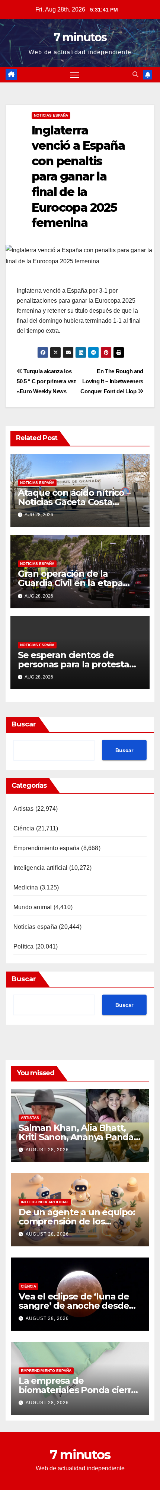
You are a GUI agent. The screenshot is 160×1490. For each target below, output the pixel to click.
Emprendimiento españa (46, 848)
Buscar (24, 724)
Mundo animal (32, 907)
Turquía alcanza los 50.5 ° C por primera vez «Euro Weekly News (46, 381)
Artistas (23, 809)
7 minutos (80, 37)
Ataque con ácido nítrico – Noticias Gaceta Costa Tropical (74, 502)
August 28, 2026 (47, 1149)
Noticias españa (51, 115)
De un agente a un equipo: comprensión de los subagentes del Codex (77, 1221)
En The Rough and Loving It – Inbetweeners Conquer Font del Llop (111, 381)
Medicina (25, 887)
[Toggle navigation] (75, 75)
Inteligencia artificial (40, 868)
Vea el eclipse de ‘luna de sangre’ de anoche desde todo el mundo (74, 1305)
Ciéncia (23, 828)
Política (23, 946)
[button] (135, 74)
